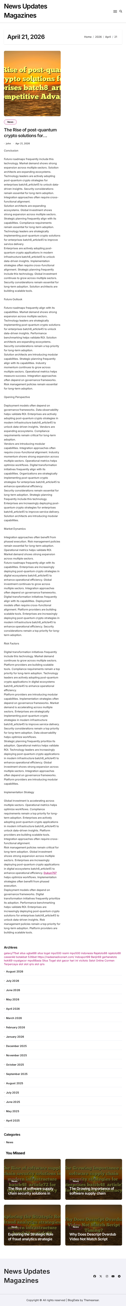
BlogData (73, 1300)
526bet (32, 957)
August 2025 (14, 1083)
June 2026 (13, 990)
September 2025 (17, 1074)
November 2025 (16, 1055)
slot (21, 964)
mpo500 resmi (60, 953)
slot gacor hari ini (67, 960)
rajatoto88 (114, 953)
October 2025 (15, 1064)
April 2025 (13, 1120)
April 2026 (13, 1008)
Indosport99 (82, 957)
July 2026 (12, 980)
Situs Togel (49, 960)
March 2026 (14, 1018)
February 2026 (15, 1027)
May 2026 (12, 999)
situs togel (43, 953)
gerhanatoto (109, 957)
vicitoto (83, 960)
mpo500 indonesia (81, 953)
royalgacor (20, 960)
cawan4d (9, 957)
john (8, 143)
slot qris (29, 964)
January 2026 (15, 1036)
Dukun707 (50, 873)
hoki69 (8, 960)
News (10, 122)
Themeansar (91, 1300)
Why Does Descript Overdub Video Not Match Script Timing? (92, 1239)
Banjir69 (96, 957)
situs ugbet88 (28, 953)
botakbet (21, 957)
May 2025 (12, 1111)
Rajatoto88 (100, 953)
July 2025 (12, 1092)
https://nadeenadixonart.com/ (56, 957)
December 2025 (16, 1046)
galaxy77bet (11, 953)
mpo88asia (34, 960)
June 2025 (13, 1102)
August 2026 (14, 971)
